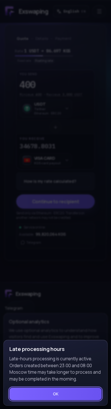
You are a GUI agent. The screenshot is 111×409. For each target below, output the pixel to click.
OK (55, 393)
